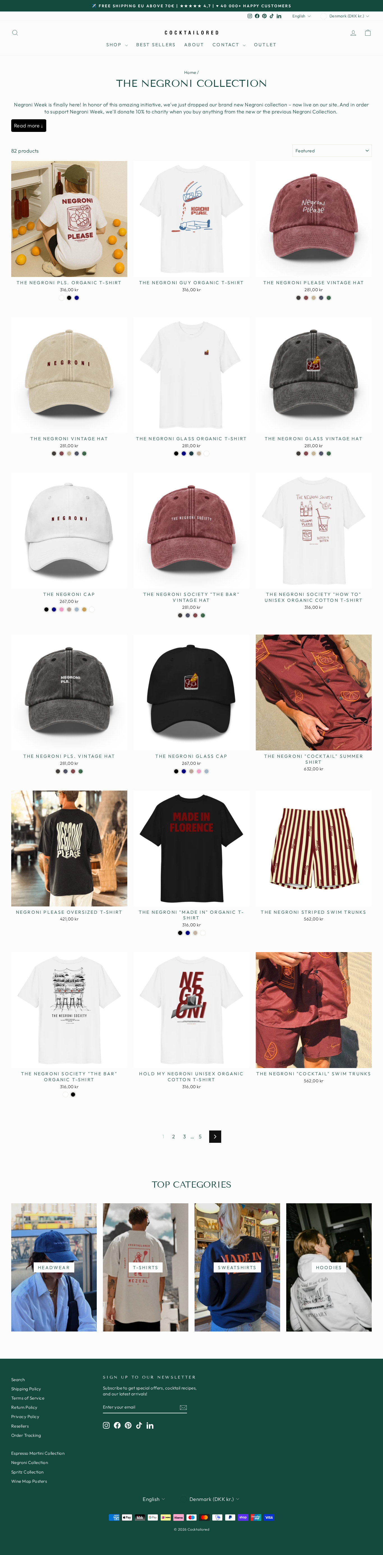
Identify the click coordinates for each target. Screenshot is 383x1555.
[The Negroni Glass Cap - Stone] (191, 771)
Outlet (265, 44)
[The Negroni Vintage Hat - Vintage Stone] (69, 453)
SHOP (115, 44)
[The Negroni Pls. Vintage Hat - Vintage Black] (58, 771)
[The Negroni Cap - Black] (46, 609)
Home (190, 72)
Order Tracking (26, 1435)
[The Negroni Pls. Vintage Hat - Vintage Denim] (65, 771)
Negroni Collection (29, 1462)
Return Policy (24, 1407)
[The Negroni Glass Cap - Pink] (199, 771)
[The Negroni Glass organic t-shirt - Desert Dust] (199, 453)
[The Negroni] (180, 933)
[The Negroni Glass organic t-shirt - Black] (176, 453)
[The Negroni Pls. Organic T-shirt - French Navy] (76, 297)
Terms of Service (27, 1398)
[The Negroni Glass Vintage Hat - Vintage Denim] (321, 453)
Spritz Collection (27, 1472)
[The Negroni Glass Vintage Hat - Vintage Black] (298, 453)
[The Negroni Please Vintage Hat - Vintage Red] (306, 297)
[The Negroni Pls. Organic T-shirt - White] (61, 297)
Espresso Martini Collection (37, 1453)
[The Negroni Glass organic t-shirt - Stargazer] (191, 453)
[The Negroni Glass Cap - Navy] (183, 771)
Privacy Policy (25, 1416)
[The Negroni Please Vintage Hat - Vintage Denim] (321, 297)
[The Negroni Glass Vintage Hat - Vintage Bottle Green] (328, 453)
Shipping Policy (26, 1388)
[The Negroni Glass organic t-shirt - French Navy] (183, 453)
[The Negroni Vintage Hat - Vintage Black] (54, 453)
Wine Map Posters (29, 1481)
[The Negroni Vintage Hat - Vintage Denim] (76, 453)
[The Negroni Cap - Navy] (54, 609)
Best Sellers (156, 44)
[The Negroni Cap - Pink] (61, 609)
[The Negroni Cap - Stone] (69, 609)
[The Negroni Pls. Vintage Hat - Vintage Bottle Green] (80, 771)
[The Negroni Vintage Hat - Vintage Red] (61, 453)
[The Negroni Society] (180, 615)
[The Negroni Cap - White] (91, 609)
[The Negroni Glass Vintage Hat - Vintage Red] (306, 453)
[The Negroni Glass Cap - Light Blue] (206, 771)
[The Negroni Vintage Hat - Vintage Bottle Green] (84, 453)
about (194, 44)
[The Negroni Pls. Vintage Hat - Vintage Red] (73, 771)
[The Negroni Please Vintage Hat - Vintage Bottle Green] (328, 297)
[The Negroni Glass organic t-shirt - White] (206, 453)
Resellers (20, 1426)
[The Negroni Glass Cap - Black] (176, 771)
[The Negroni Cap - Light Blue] (76, 609)
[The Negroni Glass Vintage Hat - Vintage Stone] (313, 453)
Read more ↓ (28, 125)
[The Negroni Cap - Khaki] (84, 609)
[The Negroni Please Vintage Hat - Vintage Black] (298, 297)
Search (18, 1379)
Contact (227, 44)
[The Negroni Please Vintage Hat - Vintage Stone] (313, 297)
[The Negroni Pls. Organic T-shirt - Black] (69, 297)
